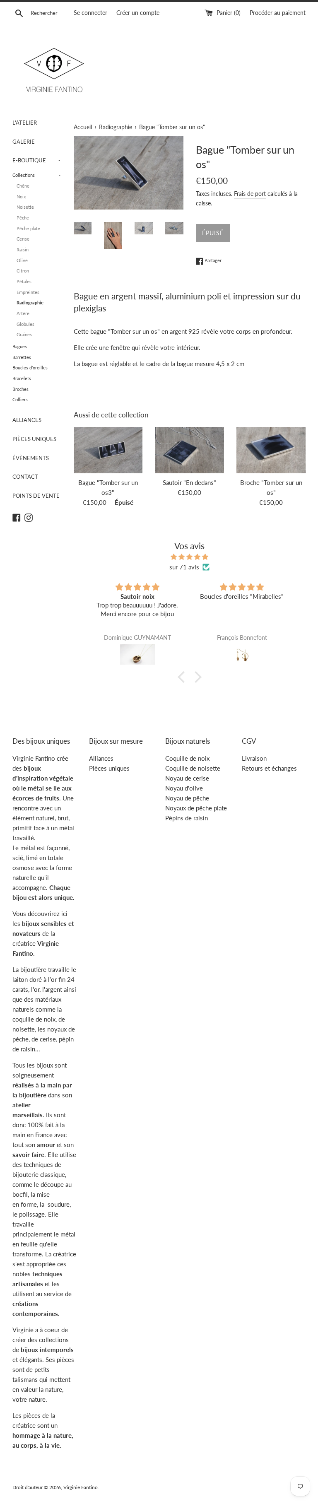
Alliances (101, 758)
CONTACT (25, 476)
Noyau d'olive (184, 788)
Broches (20, 389)
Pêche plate (28, 228)
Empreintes (28, 292)
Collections (36, 175)
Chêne (23, 185)
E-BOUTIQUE (36, 160)
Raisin (23, 249)
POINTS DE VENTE (36, 495)
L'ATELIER (24, 122)
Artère (23, 313)
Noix (21, 196)
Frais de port (250, 193)
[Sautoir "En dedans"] (189, 450)
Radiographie (30, 302)
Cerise (23, 238)
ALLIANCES (26, 420)
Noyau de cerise (187, 778)
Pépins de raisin (186, 818)
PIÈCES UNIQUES (34, 439)
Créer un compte (137, 13)
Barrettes (21, 357)
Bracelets (21, 378)
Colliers (20, 399)
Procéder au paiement (278, 13)
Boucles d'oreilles (30, 367)
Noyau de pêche (187, 798)
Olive (22, 260)
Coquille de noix (187, 758)
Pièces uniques (109, 768)
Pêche (23, 217)
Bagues (19, 346)
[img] (189, 557)
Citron (23, 270)
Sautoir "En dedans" (189, 482)
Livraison (254, 758)
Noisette (25, 207)
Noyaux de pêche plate (196, 808)
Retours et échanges (269, 768)
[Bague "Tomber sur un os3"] (108, 450)
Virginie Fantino (80, 1487)
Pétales (24, 281)
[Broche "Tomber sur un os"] (271, 450)
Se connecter (90, 13)
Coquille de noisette (192, 768)
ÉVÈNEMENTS (30, 458)
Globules (25, 324)
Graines (24, 334)
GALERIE (23, 141)
